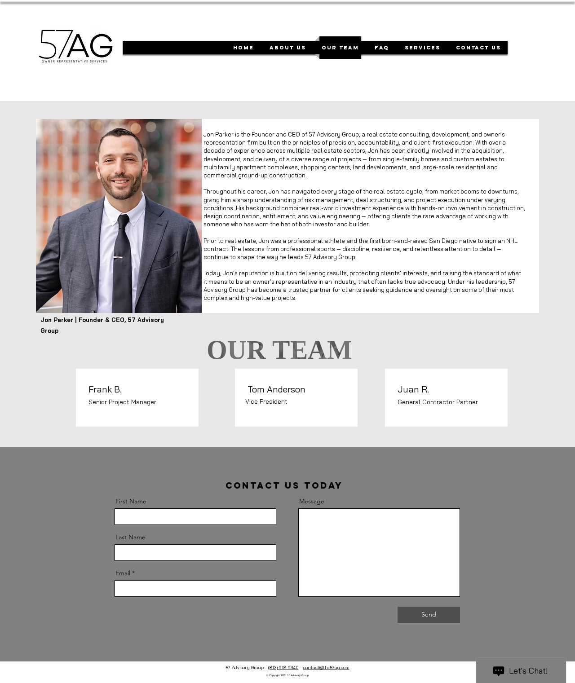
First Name (130, 501)
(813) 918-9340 (283, 667)
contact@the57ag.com (326, 667)
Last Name (130, 537)
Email (122, 573)
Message (311, 501)
